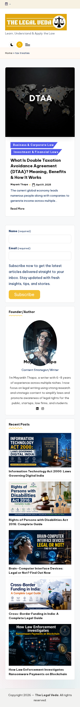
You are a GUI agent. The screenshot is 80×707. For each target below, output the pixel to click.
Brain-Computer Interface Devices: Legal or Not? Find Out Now (36, 570)
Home (8, 53)
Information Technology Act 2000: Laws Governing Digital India (40, 473)
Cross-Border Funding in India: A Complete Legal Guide (33, 616)
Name (20, 231)
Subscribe (24, 294)
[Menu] (27, 44)
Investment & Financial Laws (36, 152)
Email (20, 248)
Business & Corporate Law (33, 145)
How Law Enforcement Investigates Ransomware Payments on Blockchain (38, 672)
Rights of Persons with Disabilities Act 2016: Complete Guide (38, 522)
